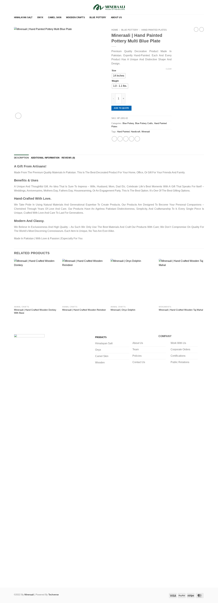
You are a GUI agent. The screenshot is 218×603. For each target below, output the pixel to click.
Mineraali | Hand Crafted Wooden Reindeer (84, 310)
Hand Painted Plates (154, 30)
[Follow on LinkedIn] (43, 579)
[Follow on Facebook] (17, 579)
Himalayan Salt (23, 17)
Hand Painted (123, 131)
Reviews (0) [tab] (68, 158)
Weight (115, 81)
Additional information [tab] (45, 158)
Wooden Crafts (75, 17)
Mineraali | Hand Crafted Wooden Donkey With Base (35, 311)
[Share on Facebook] (114, 138)
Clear (169, 69)
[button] (197, 7)
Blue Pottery (98, 17)
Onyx (40, 17)
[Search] (192, 7)
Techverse (53, 594)
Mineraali (146, 131)
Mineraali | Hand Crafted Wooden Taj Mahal (181, 310)
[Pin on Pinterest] (131, 138)
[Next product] (196, 29)
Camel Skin (54, 17)
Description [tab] (21, 158)
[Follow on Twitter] (30, 579)
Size (114, 71)
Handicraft (135, 131)
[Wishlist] (187, 7)
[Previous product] (201, 29)
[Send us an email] (36, 579)
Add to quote (121, 108)
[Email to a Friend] (125, 138)
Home (114, 30)
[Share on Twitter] (120, 138)
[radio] (118, 75)
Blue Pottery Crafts (144, 123)
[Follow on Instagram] (24, 579)
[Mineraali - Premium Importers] (109, 7)
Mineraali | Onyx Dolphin (123, 310)
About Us (116, 17)
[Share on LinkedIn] (137, 138)
